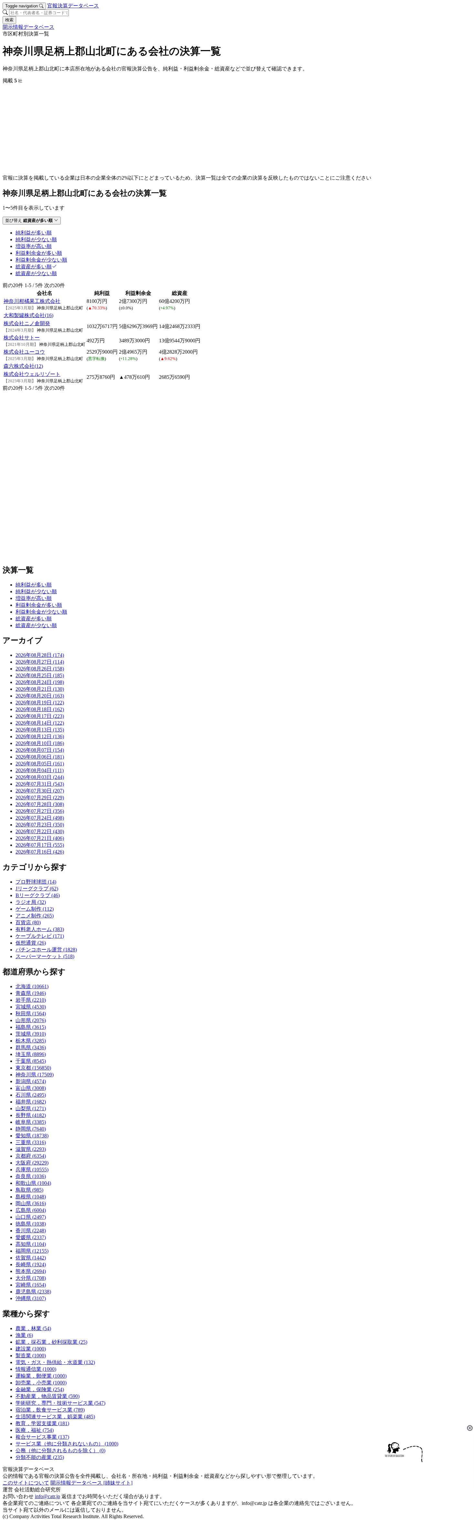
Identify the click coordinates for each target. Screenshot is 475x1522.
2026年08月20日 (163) (40, 696)
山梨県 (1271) (31, 1108)
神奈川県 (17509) (35, 1074)
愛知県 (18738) (32, 1135)
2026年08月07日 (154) (40, 750)
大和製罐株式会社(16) (28, 315)
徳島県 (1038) (31, 1224)
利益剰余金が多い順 (39, 605)
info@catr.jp (47, 1496)
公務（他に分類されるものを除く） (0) (60, 1450)
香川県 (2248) (31, 1230)
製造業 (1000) (31, 1355)
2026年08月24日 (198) (40, 682)
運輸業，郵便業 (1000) (41, 1376)
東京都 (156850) (33, 1068)
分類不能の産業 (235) (40, 1457)
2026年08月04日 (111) (40, 770)
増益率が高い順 (34, 598)
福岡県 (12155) (32, 1251)
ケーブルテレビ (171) (40, 936)
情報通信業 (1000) (36, 1369)
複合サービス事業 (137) (42, 1437)
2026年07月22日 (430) (40, 831)
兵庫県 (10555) (32, 1169)
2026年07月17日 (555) (40, 845)
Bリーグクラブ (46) (38, 895)
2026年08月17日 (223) (40, 716)
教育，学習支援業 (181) (42, 1423)
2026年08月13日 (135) (40, 729)
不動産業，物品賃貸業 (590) (47, 1396)
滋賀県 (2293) (31, 1149)
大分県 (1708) (31, 1278)
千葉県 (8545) (31, 1061)
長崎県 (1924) (31, 1264)
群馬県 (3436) (31, 1047)
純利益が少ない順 (36, 591)
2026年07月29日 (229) (40, 797)
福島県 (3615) (31, 1027)
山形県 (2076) (31, 1020)
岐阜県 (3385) (31, 1122)
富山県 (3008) (31, 1088)
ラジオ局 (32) (31, 902)
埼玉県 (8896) (31, 1054)
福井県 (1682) (31, 1101)
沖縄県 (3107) (31, 1298)
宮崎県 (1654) (31, 1285)
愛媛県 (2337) (31, 1237)
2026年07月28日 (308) (40, 804)
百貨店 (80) (28, 922)
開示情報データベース (28, 27)
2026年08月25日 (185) (40, 675)
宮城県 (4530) (31, 1006)
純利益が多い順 (34, 584)
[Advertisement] (196, 129)
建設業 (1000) (31, 1348)
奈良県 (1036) (31, 1176)
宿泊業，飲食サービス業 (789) (50, 1410)
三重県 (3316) (31, 1142)
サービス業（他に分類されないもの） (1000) (67, 1443)
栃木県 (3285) (31, 1040)
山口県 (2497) (31, 1217)
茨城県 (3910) (31, 1034)
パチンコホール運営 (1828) (46, 949)
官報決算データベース (73, 5)
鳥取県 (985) (29, 1190)
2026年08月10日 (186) (40, 743)
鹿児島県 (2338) (33, 1291)
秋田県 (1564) (31, 1013)
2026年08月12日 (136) (40, 736)
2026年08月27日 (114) (40, 662)
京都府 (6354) (31, 1156)
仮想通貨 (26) (31, 943)
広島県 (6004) (31, 1210)
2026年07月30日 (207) (40, 790)
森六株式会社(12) (23, 366)
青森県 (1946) (31, 993)
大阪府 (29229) (32, 1162)
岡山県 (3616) (31, 1203)
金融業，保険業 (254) (40, 1389)
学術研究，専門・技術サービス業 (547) (60, 1403)
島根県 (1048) (31, 1196)
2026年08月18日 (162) (40, 709)
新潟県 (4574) (31, 1081)
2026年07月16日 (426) (40, 851)
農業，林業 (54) (33, 1328)
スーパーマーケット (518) (45, 956)
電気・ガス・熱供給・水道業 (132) (55, 1362)
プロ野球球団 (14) (36, 882)
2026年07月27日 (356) (40, 811)
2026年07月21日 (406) (40, 838)
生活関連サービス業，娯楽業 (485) (55, 1416)
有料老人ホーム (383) (40, 929)
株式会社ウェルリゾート (32, 374)
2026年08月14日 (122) (40, 723)
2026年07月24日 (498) (40, 818)
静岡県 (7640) (31, 1129)
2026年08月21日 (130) (40, 689)
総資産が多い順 (34, 618)
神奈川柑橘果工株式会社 (32, 301)
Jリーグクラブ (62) (37, 888)
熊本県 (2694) (31, 1271)
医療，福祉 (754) (35, 1430)
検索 (9, 19)
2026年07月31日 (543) (40, 784)
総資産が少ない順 (36, 625)
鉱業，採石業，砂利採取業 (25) (51, 1342)
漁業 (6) (24, 1335)
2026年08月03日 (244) (40, 777)
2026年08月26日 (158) (40, 668)
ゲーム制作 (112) (35, 909)
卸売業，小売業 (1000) (41, 1382)
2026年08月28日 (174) (40, 655)
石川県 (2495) (31, 1095)
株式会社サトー (22, 337)
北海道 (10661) (32, 986)
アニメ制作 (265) (35, 915)
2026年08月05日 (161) (40, 763)
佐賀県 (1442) (31, 1257)
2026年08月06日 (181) (40, 757)
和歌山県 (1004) (33, 1183)
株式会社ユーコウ (24, 352)
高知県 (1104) (31, 1244)
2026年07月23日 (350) (40, 824)
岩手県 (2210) (31, 1000)
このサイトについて (26, 1483)
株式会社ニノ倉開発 (27, 323)
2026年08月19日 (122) (40, 702)
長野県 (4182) (31, 1115)
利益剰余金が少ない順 (41, 612)
